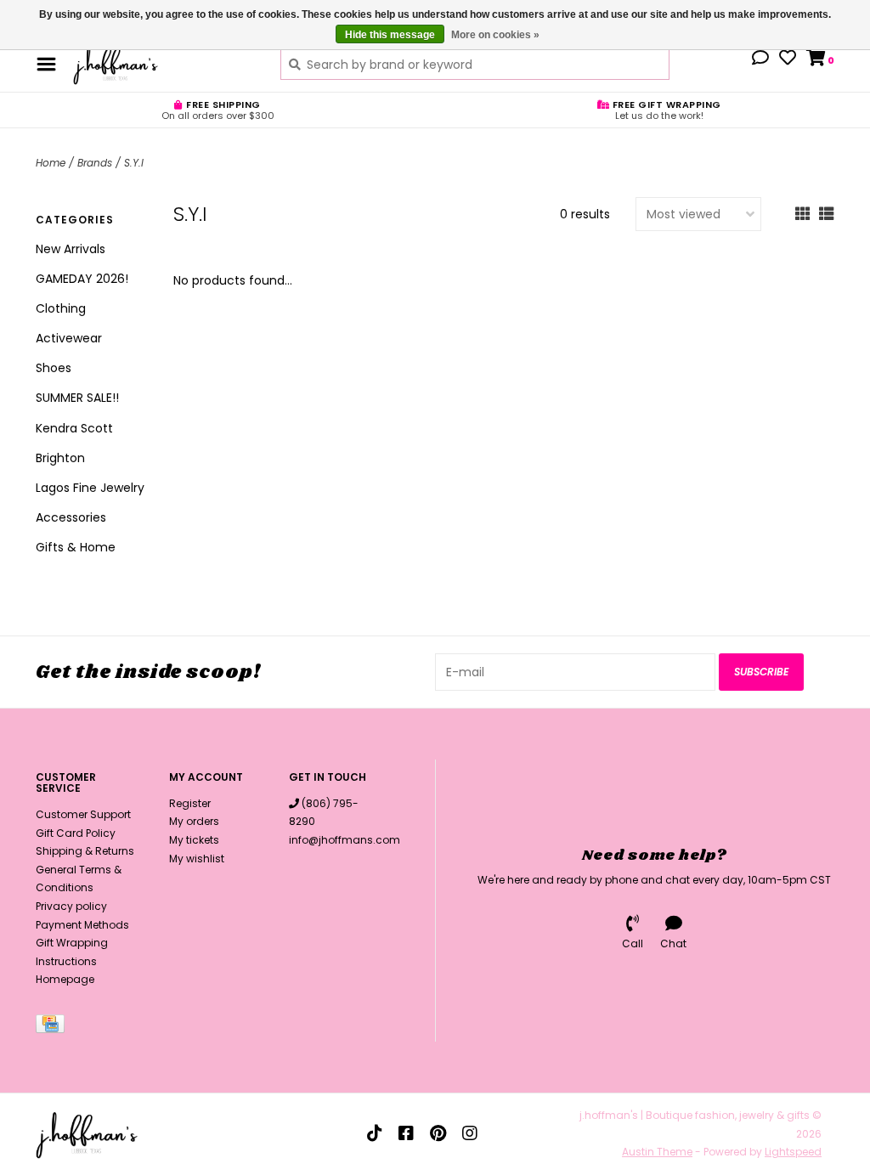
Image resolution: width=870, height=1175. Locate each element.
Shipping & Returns (85, 851)
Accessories (71, 517)
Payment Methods (82, 925)
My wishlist (196, 858)
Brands (94, 162)
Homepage (65, 979)
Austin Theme (657, 1151)
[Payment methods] (53, 1027)
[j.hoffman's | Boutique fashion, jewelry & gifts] (164, 63)
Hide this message (390, 35)
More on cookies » (495, 35)
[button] (760, 59)
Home (50, 162)
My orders (194, 821)
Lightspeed (793, 1151)
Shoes (53, 367)
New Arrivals (70, 248)
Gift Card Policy (76, 833)
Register (190, 803)
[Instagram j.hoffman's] (469, 1133)
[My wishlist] (787, 59)
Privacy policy (71, 906)
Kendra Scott (74, 428)
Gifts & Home (76, 547)
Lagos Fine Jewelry (90, 487)
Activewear (69, 338)
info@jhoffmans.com (344, 840)
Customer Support (83, 814)
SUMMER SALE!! (77, 397)
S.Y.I (134, 162)
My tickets (194, 840)
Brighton (60, 457)
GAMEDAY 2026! (82, 278)
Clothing (61, 308)
